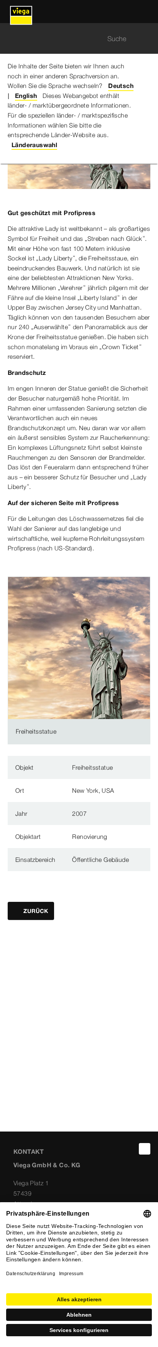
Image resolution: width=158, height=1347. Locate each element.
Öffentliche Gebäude (100, 859)
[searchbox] (72, 38)
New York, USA (93, 790)
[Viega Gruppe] (21, 11)
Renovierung (89, 836)
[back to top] (144, 1149)
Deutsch (120, 85)
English (26, 95)
